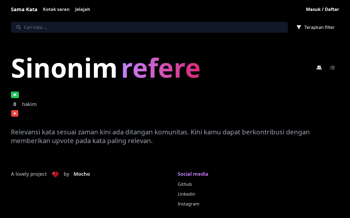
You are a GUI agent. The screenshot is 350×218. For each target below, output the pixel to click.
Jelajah (82, 9)
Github (185, 184)
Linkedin (186, 194)
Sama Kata (24, 9)
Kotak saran (56, 9)
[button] (55, 174)
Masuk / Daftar (322, 9)
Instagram (188, 204)
